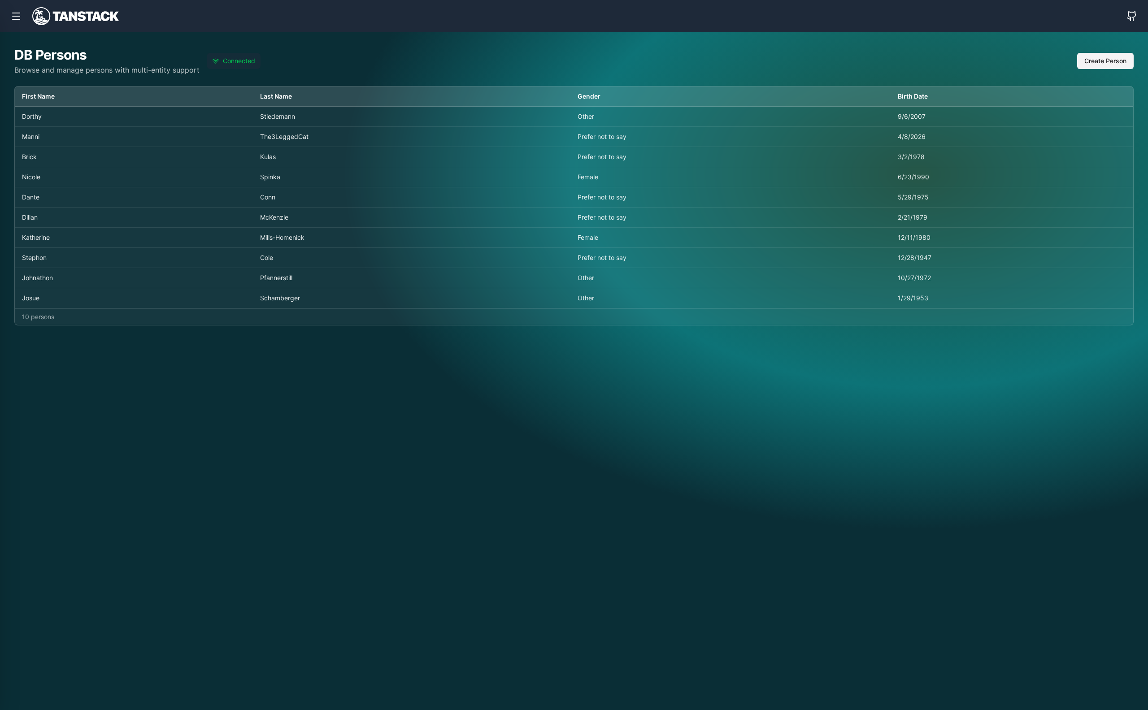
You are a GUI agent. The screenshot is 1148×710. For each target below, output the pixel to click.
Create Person (1105, 61)
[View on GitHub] (1132, 16)
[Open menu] (16, 16)
